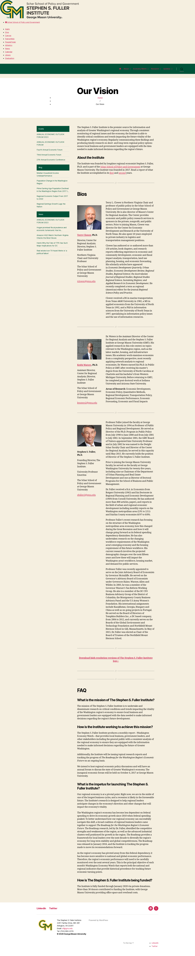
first (112, 173)
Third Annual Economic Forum (49, 155)
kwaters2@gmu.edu (87, 403)
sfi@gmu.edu (67, 928)
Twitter (53, 908)
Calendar (8, 52)
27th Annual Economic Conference (51, 160)
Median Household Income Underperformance (48, 174)
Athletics (8, 45)
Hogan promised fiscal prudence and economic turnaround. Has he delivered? (52, 229)
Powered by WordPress (98, 920)
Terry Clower (84, 235)
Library (8, 55)
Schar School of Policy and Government (23, 22)
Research (155, 69)
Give (7, 32)
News (7, 49)
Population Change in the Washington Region (52, 182)
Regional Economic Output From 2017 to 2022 (52, 197)
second (122, 173)
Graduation (9, 58)
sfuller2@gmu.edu (86, 495)
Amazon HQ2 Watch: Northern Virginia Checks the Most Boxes (52, 236)
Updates (166, 69)
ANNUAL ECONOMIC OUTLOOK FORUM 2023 (50, 135)
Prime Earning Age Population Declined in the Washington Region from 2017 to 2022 (53, 190)
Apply (7, 29)
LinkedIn (41, 908)
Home (100, 98)
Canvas (8, 36)
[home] (120, 69)
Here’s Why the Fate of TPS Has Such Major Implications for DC (52, 244)
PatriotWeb (9, 39)
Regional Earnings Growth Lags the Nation (51, 205)
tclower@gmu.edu (86, 281)
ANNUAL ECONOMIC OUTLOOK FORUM (50, 143)
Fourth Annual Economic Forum (49, 150)
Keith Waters (84, 365)
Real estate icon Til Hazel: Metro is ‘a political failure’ (52, 252)
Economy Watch (140, 69)
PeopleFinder (10, 42)
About (126, 69)
